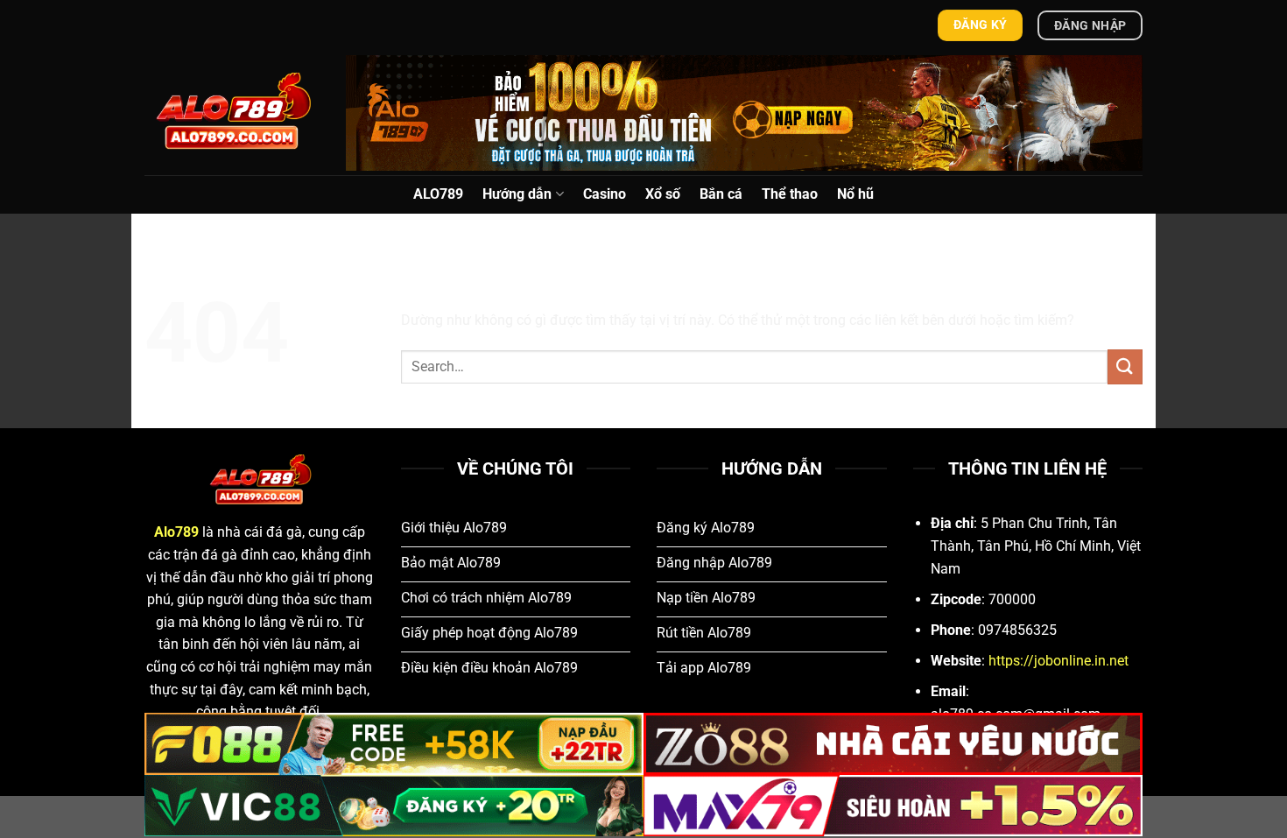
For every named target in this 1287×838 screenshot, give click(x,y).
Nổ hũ (855, 194)
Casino (604, 194)
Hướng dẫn (517, 194)
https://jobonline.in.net (1058, 660)
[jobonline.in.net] (232, 112)
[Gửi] (1125, 366)
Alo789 (176, 532)
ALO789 (438, 194)
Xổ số (662, 194)
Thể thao (790, 194)
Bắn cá (721, 194)
